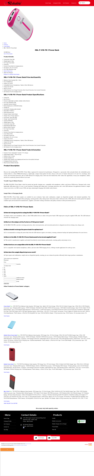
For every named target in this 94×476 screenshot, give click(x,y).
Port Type (6, 102)
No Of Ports (6, 99)
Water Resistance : (28, 309)
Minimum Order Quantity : (28, 306)
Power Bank (7, 306)
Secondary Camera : (81, 313)
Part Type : (42, 313)
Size (5, 137)
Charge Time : (44, 306)
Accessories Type (8, 117)
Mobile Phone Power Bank (10, 335)
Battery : (26, 313)
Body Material (7, 125)
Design (5, 114)
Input (5, 88)
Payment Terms (7, 152)
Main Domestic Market (9, 162)
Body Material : (12, 313)
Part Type (6, 129)
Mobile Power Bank (9, 364)
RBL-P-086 (6, 391)
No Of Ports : (40, 309)
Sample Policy (7, 159)
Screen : (56, 311)
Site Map (6, 429)
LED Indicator (7, 91)
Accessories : (62, 308)
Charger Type (7, 119)
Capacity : (26, 308)
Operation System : (34, 311)
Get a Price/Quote (8, 53)
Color (5, 133)
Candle (53, 418)
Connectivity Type (8, 124)
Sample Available (8, 157)
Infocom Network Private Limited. (20, 445)
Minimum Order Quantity (9, 80)
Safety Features (7, 90)
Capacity (6, 120)
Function (6, 132)
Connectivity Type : (63, 313)
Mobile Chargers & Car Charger (59, 424)
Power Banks (55, 426)
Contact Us (73, 3)
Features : (68, 309)
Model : (43, 308)
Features (6, 101)
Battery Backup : (13, 309)
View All (54, 429)
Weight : (53, 313)
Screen (5, 130)
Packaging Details (8, 161)
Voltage (6, 107)
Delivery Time (7, 156)
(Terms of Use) (28, 443)
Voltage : (80, 308)
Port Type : (15, 311)
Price (5, 81)
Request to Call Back (8, 74)
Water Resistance (8, 112)
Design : (60, 306)
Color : (30, 340)
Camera (5, 97)
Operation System (8, 104)
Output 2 (6, 83)
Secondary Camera (8, 135)
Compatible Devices (8, 85)
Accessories (6, 109)
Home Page (48, 3)
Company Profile (57, 3)
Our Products (66, 3)
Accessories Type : (12, 308)
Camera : (72, 313)
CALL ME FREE (14, 403)
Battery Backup (7, 105)
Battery (5, 127)
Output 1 (6, 86)
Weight (5, 122)
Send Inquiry (16, 74)
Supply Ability (7, 154)
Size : (47, 311)
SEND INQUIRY (7, 403)
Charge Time (7, 115)
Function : (71, 311)
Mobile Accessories (56, 421)
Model (5, 110)
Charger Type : (78, 306)
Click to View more (8, 71)
